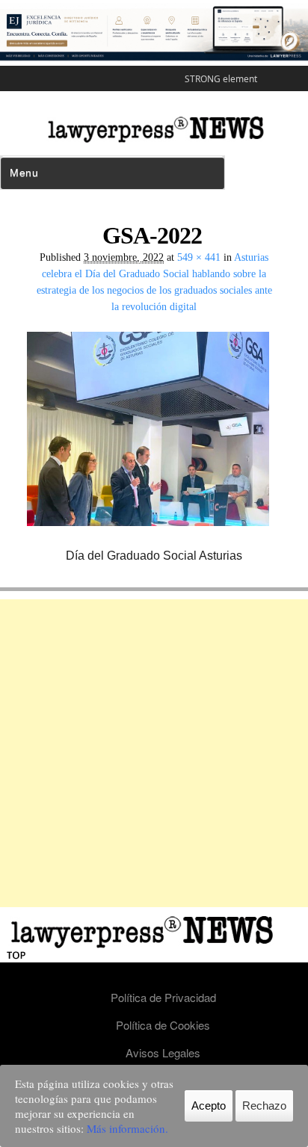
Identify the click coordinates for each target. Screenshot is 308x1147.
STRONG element (221, 78)
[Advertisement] (154, 753)
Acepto (208, 1105)
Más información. (127, 1128)
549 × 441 (199, 257)
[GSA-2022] (154, 537)
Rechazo (264, 1105)
